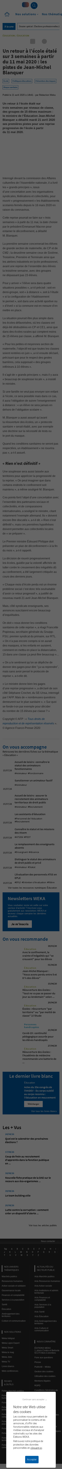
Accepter (32, 1459)
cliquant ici (36, 1447)
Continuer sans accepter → (34, 1399)
